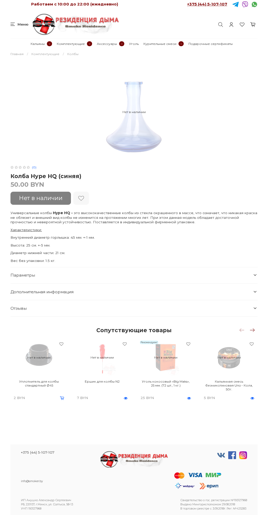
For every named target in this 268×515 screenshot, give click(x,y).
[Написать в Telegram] (235, 4)
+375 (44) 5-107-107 (207, 4)
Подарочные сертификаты (210, 44)
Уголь (134, 44)
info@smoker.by (32, 481)
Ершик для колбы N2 (102, 381)
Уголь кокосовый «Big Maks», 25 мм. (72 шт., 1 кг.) (166, 383)
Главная (17, 54)
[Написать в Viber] (245, 4)
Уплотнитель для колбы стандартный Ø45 (39, 383)
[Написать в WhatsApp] (254, 4)
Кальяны (38, 44)
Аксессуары (107, 44)
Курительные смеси (159, 44)
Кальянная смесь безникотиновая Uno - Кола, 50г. (229, 385)
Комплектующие (71, 44)
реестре (203, 508)
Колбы (73, 54)
